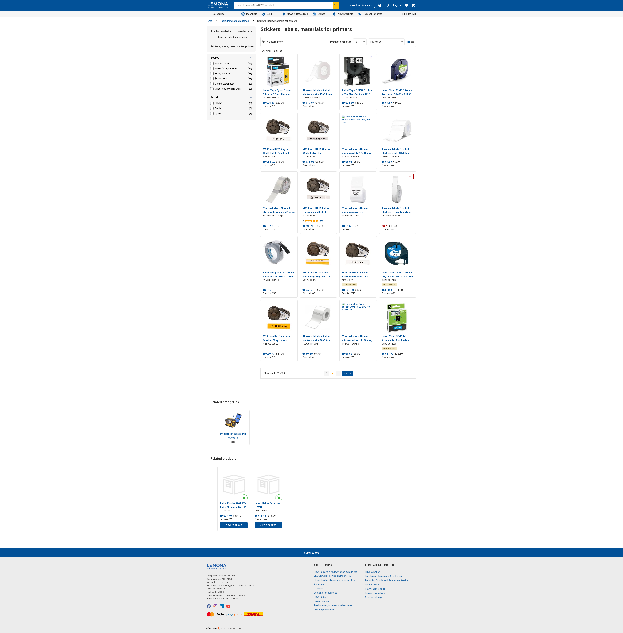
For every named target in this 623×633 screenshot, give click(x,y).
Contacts (319, 588)
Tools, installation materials (234, 20)
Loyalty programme (324, 609)
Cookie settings (373, 597)
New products (345, 14)
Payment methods (375, 588)
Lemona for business (325, 592)
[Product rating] (311, 221)
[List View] (413, 42)
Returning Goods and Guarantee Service (387, 580)
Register (397, 5)
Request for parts (372, 14)
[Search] (336, 5)
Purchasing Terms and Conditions (383, 576)
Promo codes (321, 601)
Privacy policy (372, 571)
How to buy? (321, 596)
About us (319, 584)
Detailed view (276, 41)
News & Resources (297, 14)
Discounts (251, 14)
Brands (321, 14)
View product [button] (234, 525)
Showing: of (272, 51)
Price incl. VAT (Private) (358, 5)
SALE (270, 14)
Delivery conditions (375, 593)
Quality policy (372, 584)
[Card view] (408, 42)
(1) (321, 221)
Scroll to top (311, 552)
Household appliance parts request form (336, 580)
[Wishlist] (407, 5)
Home (209, 20)
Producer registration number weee (333, 605)
